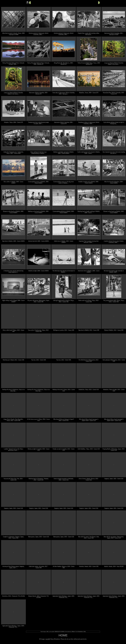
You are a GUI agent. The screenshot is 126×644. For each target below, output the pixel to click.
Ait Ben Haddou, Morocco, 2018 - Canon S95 (63, 567)
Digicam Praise (36, 2)
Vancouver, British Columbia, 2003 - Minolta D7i (38, 93)
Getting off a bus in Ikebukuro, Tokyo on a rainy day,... (13, 390)
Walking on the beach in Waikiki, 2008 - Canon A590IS (38, 212)
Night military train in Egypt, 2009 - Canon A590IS (13, 301)
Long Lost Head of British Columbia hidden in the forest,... (113, 63)
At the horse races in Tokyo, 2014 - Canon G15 (38, 420)
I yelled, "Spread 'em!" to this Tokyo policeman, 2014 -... (13, 449)
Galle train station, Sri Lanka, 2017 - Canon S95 (38, 567)
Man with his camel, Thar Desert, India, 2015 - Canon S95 (88, 537)
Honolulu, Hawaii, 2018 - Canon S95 (88, 566)
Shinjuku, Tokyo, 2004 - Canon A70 (13, 122)
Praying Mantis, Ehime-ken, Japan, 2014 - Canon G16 (114, 449)
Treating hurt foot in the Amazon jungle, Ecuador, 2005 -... (38, 123)
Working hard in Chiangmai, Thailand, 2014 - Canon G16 (39, 479)
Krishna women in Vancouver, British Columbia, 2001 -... (38, 34)
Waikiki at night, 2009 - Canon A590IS (38, 270)
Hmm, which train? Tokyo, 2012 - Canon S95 (13, 331)
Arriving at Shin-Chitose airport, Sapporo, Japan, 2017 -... (13, 567)
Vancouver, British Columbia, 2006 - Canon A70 (63, 123)
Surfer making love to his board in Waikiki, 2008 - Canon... (88, 152)
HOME (63, 635)
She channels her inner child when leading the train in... (114, 152)
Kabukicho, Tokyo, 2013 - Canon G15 (89, 389)
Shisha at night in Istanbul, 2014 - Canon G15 (38, 449)
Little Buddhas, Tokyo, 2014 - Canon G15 (89, 449)
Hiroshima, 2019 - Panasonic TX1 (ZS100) (13, 596)
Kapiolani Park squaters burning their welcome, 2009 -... (89, 241)
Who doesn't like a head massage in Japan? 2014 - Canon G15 (88, 420)
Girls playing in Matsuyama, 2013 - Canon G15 (114, 360)
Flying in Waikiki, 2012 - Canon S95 (113, 330)
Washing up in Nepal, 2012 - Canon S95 (13, 360)
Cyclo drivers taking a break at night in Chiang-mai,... (113, 123)
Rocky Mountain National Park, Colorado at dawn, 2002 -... (13, 63)
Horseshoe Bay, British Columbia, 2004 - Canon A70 (114, 93)
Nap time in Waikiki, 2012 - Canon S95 (88, 330)
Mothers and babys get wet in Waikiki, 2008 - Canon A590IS (63, 152)
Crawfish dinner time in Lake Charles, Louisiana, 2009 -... (114, 241)
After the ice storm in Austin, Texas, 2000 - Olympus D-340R (13, 34)
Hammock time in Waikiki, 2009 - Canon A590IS (88, 271)
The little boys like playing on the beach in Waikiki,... (63, 271)
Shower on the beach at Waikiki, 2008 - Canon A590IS (13, 212)
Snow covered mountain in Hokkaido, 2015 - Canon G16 (64, 479)
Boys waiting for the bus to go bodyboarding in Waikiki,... (38, 152)
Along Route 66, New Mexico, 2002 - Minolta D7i (63, 63)
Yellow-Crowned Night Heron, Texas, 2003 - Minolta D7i (89, 63)
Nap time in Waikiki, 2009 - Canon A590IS (13, 241)
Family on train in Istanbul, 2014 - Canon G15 (63, 449)
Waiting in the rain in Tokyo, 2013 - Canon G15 (63, 390)
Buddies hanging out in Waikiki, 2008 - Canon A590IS (88, 182)
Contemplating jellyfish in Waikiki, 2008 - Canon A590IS (63, 212)
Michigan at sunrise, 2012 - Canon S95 (63, 330)
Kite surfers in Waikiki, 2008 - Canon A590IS (13, 182)
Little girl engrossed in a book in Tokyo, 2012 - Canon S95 (63, 301)
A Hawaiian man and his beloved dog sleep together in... (13, 271)
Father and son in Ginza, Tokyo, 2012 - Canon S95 (88, 301)
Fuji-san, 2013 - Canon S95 (38, 360)
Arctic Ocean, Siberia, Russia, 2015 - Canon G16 (89, 479)
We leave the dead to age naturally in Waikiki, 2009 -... (114, 271)
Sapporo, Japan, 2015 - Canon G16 (113, 478)
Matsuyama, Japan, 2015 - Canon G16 (38, 536)
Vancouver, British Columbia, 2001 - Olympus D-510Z (113, 34)
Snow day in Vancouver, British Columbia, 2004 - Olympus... (63, 93)
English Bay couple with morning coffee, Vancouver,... (88, 34)
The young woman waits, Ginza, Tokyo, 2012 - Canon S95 (113, 301)
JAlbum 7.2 (73, 631)
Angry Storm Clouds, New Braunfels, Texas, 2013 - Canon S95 (13, 420)
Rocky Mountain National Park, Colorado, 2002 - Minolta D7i (38, 63)
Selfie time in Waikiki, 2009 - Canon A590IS (63, 241)
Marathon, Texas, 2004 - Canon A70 (88, 92)
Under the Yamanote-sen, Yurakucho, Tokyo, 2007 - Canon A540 (13, 152)
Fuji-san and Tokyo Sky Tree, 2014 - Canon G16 (13, 479)
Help (85, 631)
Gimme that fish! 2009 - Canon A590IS (38, 241)
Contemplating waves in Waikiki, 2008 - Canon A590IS (38, 182)
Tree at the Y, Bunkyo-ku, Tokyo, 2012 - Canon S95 (38, 331)
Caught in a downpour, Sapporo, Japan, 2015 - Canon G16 (13, 537)
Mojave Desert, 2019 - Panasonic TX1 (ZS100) (38, 596)
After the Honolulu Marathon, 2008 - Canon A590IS (113, 182)
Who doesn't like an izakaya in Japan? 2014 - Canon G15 (63, 420)
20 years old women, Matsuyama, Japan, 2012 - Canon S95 (38, 301)
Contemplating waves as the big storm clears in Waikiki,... (63, 182)
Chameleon (80, 631)
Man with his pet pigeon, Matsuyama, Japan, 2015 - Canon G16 (114, 537)
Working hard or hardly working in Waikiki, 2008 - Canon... (89, 212)
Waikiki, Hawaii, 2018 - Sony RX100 (113, 566)
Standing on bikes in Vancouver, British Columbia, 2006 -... (88, 123)
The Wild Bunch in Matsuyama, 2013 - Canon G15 (88, 360)
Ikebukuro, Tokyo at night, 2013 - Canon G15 (114, 390)
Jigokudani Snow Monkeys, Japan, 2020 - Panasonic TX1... (63, 596)
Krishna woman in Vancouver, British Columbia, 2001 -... (63, 34)
